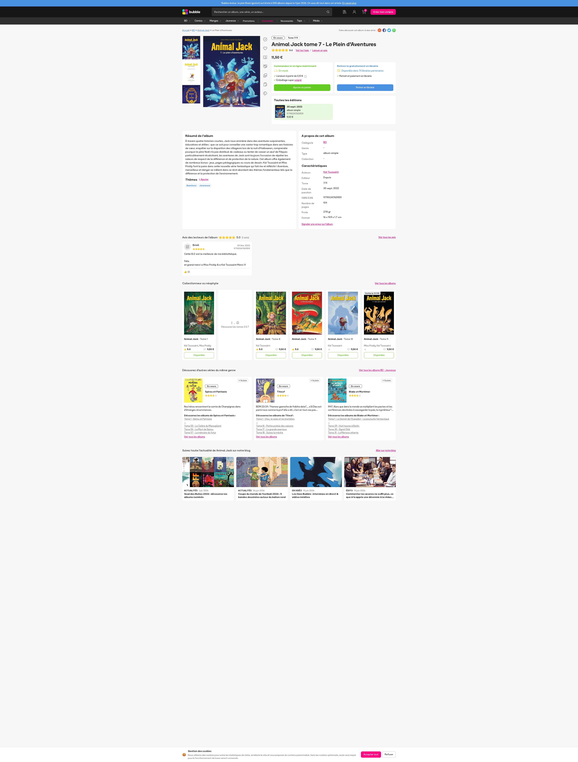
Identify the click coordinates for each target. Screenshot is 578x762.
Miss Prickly (205, 345)
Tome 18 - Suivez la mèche (269, 432)
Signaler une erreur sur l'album (317, 224)
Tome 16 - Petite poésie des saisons (274, 425)
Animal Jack (203, 30)
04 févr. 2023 (243, 245)
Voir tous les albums (385, 283)
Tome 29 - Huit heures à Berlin (343, 425)
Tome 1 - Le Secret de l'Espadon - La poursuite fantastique (358, 419)
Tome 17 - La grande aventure (271, 429)
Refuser (389, 754)
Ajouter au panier (302, 87)
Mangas (214, 20)
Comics (198, 20)
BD (185, 20)
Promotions (249, 21)
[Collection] (345, 12)
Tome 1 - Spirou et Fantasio (198, 419)
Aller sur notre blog (386, 450)
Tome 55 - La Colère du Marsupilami (202, 425)
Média (316, 20)
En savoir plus (349, 3)
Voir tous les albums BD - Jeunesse (377, 370)
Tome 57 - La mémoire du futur (200, 432)
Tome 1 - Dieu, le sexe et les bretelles (275, 419)
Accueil (186, 30)
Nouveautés (287, 21)
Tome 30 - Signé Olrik (339, 429)
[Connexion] (354, 12)
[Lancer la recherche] (328, 12)
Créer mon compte (383, 12)
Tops (299, 20)
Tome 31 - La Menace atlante (343, 432)
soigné (297, 80)
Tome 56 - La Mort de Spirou (198, 429)
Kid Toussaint (331, 171)
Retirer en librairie (365, 87)
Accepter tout (371, 754)
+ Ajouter (203, 179)
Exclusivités (267, 21)
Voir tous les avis (387, 237)
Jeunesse (230, 20)
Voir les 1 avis (302, 50)
